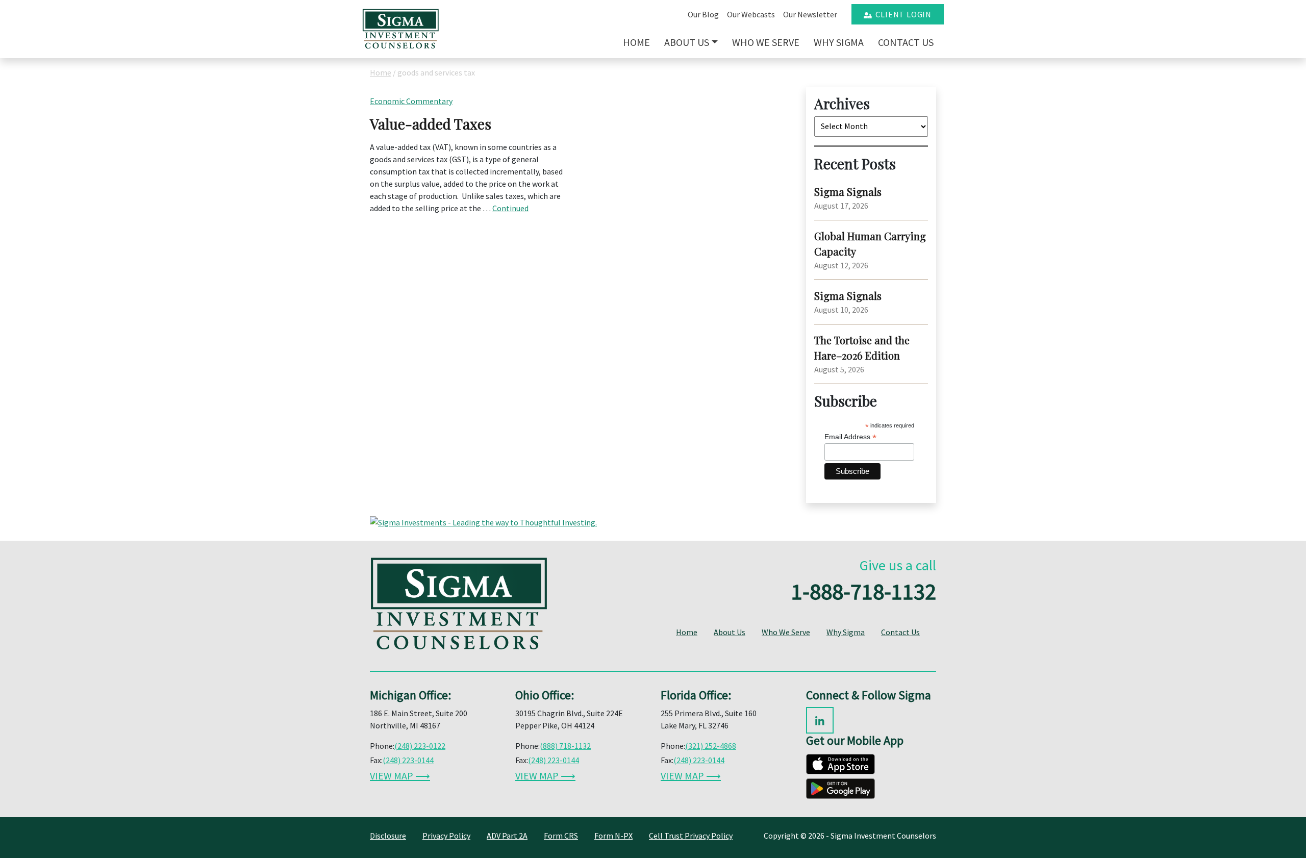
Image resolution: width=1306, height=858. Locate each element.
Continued (510, 208)
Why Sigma (839, 42)
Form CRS (561, 835)
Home (636, 42)
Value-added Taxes (430, 123)
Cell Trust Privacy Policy (691, 835)
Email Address (850, 437)
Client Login (902, 14)
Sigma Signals (848, 191)
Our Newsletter (810, 14)
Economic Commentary (411, 101)
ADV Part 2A (507, 835)
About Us (686, 42)
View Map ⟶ (400, 775)
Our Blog (703, 14)
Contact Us (906, 42)
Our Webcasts (751, 14)
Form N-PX (613, 835)
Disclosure (388, 835)
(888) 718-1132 (565, 746)
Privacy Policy (446, 835)
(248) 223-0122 (419, 746)
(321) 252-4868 (710, 746)
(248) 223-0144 (408, 760)
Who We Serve (765, 42)
